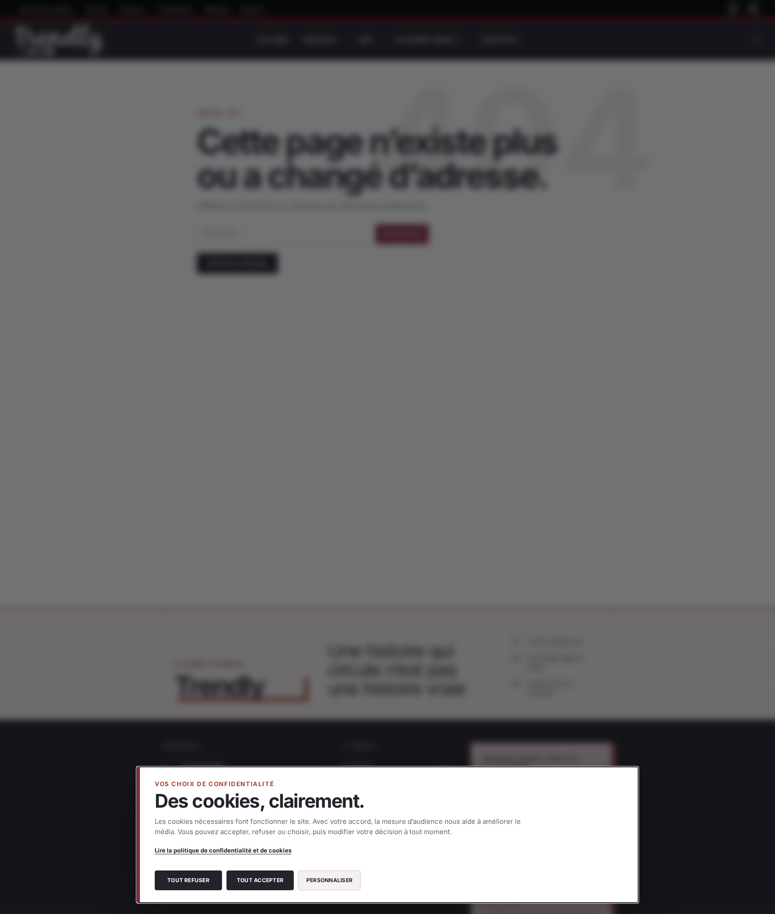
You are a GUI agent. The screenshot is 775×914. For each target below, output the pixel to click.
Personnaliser (329, 880)
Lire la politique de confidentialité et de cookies (223, 850)
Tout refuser (188, 880)
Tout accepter (260, 880)
